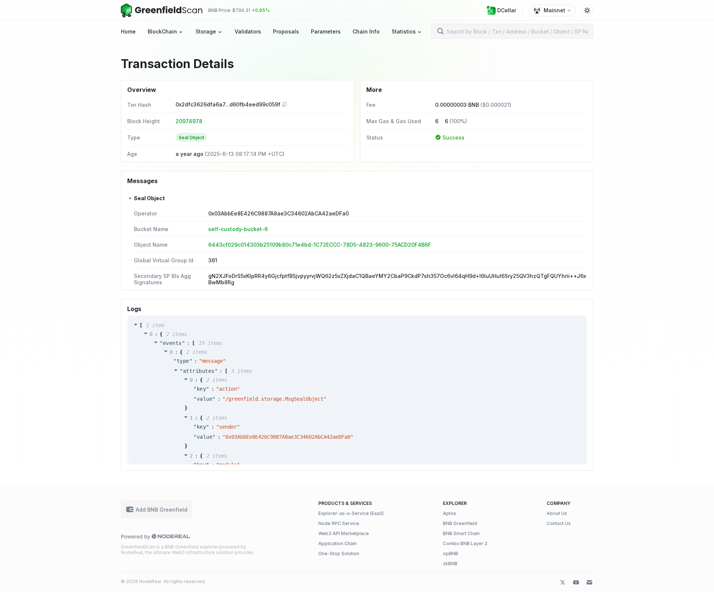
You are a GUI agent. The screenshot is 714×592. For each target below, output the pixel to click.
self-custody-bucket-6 (238, 229)
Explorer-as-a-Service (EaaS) (351, 513)
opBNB (450, 553)
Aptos (449, 513)
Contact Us (559, 523)
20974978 (189, 121)
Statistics (404, 31)
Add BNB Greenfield (161, 509)
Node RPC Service (338, 523)
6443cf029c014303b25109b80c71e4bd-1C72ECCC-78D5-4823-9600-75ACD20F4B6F (319, 244)
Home (128, 31)
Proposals (286, 31)
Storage (206, 31)
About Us (557, 513)
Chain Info (366, 31)
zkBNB (450, 563)
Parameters (326, 31)
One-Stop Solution (338, 553)
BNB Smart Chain (461, 533)
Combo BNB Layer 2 (465, 543)
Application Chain (337, 543)
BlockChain (162, 31)
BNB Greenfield (460, 523)
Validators (248, 31)
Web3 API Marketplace (343, 533)
